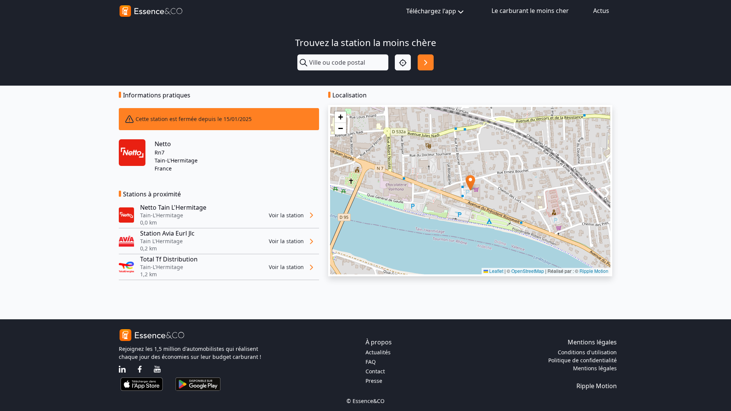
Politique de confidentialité (582, 360)
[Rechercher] (426, 62)
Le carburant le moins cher (530, 10)
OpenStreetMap (527, 271)
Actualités (378, 352)
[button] (470, 183)
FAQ (371, 361)
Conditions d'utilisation (587, 352)
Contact (375, 371)
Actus (601, 10)
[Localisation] (403, 62)
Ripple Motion (593, 271)
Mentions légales (595, 368)
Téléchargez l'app (431, 11)
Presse (374, 380)
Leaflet (495, 271)
